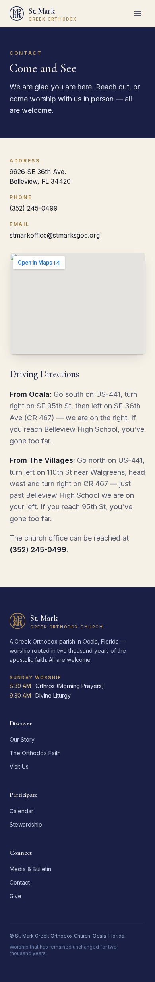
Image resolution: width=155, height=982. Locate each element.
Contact (20, 882)
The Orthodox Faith (35, 753)
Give (15, 896)
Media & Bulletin (30, 869)
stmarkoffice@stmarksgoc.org (55, 235)
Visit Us (19, 766)
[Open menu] (137, 13)
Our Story (22, 739)
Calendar (21, 811)
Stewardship (26, 824)
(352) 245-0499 (34, 208)
